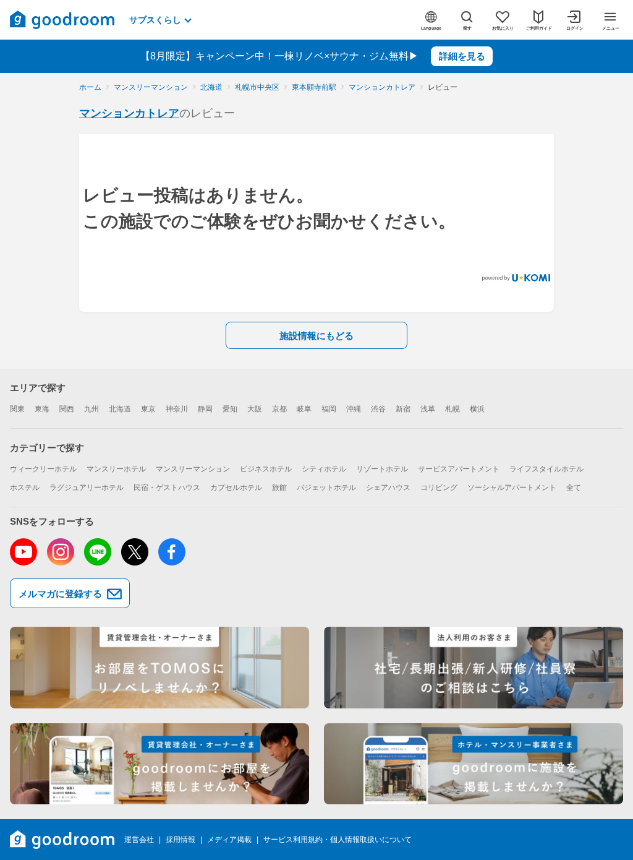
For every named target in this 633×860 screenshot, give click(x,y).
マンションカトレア (129, 113)
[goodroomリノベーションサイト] (159, 667)
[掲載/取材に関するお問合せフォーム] (473, 764)
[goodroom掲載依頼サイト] (159, 764)
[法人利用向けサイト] (473, 667)
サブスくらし (155, 20)
